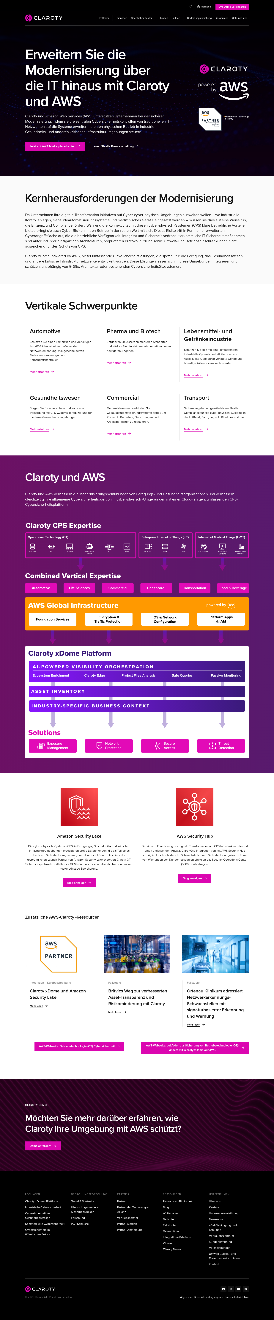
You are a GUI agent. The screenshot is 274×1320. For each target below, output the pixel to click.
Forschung (78, 1218)
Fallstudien (170, 1225)
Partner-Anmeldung (130, 1230)
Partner (175, 18)
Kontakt (214, 1264)
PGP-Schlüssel (80, 1224)
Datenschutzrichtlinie (237, 1297)
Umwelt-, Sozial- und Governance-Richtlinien (224, 1256)
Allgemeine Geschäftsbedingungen (200, 1297)
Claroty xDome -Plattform (41, 1201)
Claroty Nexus (172, 1249)
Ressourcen (221, 18)
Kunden (164, 18)
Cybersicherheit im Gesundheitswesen (37, 1215)
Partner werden (127, 1224)
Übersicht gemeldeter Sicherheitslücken (85, 1209)
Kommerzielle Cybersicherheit (44, 1224)
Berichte (168, 1219)
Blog (166, 1207)
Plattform (104, 18)
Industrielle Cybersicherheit (43, 1207)
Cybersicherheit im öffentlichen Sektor (37, 1232)
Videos (167, 1243)
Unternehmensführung (224, 1213)
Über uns (215, 1201)
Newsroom (216, 1219)
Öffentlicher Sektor (141, 18)
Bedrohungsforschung (199, 18)
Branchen (121, 18)
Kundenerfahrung (220, 1242)
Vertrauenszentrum (221, 1236)
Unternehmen (239, 18)
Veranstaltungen (219, 1248)
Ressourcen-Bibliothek (177, 1201)
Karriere (214, 1207)
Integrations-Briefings (177, 1237)
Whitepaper (170, 1213)
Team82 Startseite (82, 1201)
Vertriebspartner (127, 1218)
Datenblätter (171, 1231)
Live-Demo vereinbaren (232, 7)
